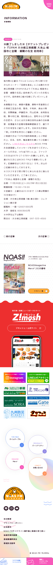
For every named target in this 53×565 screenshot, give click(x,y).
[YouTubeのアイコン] (17, 508)
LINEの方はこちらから (23, 144)
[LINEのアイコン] (6, 508)
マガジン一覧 (38, 291)
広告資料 (7, 527)
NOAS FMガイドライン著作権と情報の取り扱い (24, 531)
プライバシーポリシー (13, 523)
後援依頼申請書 (10, 535)
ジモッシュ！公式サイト (26, 328)
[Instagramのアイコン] (11, 508)
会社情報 (7, 519)
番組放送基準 (9, 543)
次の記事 (42, 236)
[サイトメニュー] (48, 4)
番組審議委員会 (10, 539)
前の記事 (10, 236)
